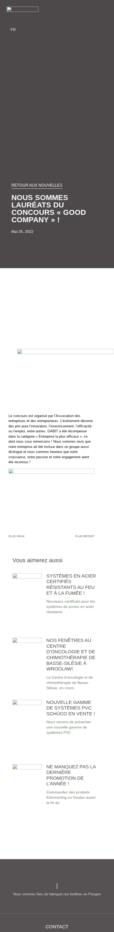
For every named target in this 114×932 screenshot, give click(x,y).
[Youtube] (95, 13)
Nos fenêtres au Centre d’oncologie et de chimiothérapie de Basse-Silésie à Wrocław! (70, 654)
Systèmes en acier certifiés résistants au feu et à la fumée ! (71, 584)
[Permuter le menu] (56, 13)
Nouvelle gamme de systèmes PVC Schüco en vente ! (70, 708)
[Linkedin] (103, 13)
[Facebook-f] (77, 13)
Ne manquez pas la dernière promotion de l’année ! (71, 775)
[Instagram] (86, 13)
